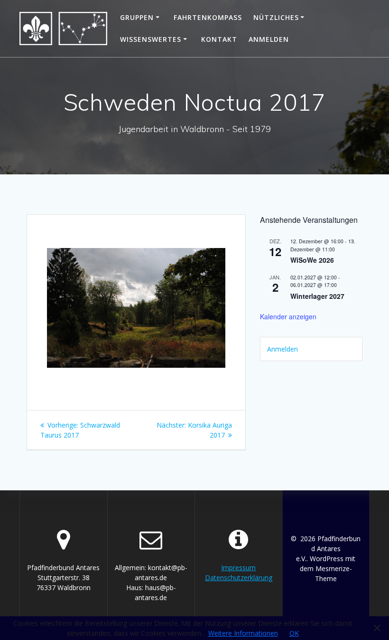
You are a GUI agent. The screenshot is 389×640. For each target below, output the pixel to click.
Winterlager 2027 (317, 296)
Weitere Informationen (243, 633)
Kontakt (219, 39)
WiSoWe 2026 (312, 260)
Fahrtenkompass (208, 17)
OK (294, 633)
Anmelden (269, 39)
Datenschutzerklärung (238, 577)
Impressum (238, 567)
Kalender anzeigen (288, 316)
